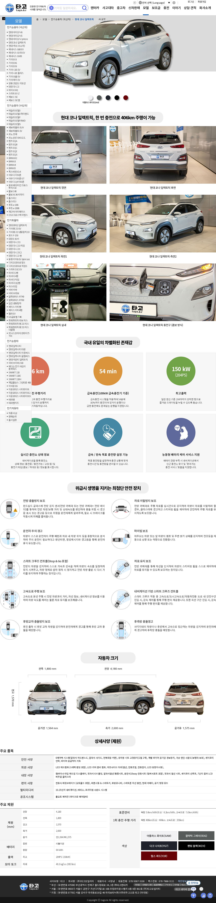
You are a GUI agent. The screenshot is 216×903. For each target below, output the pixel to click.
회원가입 (202, 1)
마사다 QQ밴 (14, 283)
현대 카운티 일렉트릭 (18, 359)
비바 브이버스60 (16, 363)
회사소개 (205, 7)
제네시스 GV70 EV (17, 52)
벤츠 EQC (13, 148)
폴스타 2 (12, 198)
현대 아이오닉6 (15, 32)
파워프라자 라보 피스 (18, 320)
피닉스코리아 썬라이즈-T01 (19, 334)
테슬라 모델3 (14, 110)
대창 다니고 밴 (15, 255)
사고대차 (108, 7)
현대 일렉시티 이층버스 (19, 353)
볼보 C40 (12, 191)
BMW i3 (12, 161)
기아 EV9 (13, 66)
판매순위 (13, 416)
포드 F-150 (13, 235)
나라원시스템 (147, 884)
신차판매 (134, 7)
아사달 (137, 884)
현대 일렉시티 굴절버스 (19, 356)
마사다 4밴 (13, 276)
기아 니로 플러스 (16, 73)
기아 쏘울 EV (14, 76)
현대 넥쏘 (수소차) (17, 46)
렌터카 (95, 7)
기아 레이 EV (14, 80)
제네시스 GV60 (15, 56)
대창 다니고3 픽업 (17, 245)
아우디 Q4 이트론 (16, 182)
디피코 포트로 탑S (17, 262)
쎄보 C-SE (13, 97)
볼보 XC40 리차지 (16, 194)
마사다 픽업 (14, 279)
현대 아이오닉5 (15, 35)
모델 (146, 7)
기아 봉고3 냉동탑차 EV (19, 232)
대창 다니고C (14, 249)
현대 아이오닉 (18, 39)
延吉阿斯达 (158, 884)
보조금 (156, 7)
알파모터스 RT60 (16, 300)
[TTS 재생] (135, 2)
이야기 (176, 7)
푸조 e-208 (13, 205)
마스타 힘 (13, 286)
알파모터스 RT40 (16, 296)
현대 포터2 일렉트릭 (18, 225)
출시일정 (13, 420)
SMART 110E (15, 375)
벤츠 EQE (13, 151)
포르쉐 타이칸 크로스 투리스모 (18, 186)
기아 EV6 (13, 63)
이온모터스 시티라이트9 (19, 396)
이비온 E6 (13, 386)
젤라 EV (12, 313)
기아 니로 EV (14, 69)
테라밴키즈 (14, 403)
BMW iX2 (13, 158)
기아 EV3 (13, 59)
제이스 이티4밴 (15, 310)
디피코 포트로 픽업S (18, 266)
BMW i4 (12, 165)
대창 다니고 (14, 86)
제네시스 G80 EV (16, 49)
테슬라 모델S (15, 124)
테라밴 (12, 399)
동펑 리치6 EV (19, 259)
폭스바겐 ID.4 (15, 171)
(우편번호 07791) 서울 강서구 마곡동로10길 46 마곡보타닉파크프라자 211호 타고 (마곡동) (103, 892)
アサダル (168, 884)
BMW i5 (12, 168)
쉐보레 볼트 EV (15, 131)
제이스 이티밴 (15, 307)
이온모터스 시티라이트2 (19, 393)
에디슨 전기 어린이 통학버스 (17, 367)
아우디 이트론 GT (16, 178)
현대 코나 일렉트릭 (17, 42)
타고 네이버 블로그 (185, 889)
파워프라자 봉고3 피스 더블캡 (19, 328)
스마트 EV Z (14, 93)
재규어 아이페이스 (17, 211)
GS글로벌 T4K (15, 317)
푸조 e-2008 (14, 208)
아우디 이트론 (15, 175)
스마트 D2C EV (15, 269)
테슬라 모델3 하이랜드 (19, 114)
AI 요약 (102, 19)
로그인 (191, 1)
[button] (90, 99)
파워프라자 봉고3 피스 (19, 323)
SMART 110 (14, 372)
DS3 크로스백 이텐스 (18, 215)
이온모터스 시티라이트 (19, 389)
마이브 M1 (13, 90)
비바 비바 (13, 289)
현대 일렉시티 (15, 346)
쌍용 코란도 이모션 (17, 83)
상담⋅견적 (190, 7)
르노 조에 (13, 134)
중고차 (121, 7)
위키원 (176, 884)
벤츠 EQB (13, 144)
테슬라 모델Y (14, 117)
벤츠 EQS (13, 154)
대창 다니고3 (14, 242)
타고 (183, 884)
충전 (166, 7)
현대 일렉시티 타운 (17, 349)
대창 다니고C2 (15, 252)
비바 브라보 (14, 293)
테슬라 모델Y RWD (17, 120)
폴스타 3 (12, 201)
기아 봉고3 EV (15, 228)
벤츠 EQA (13, 141)
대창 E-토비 (14, 239)
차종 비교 (13, 413)
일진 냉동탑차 (15, 303)
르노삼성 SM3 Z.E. (17, 137)
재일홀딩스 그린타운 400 (20, 382)
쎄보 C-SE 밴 (14, 100)
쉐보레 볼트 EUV (16, 127)
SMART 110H (15, 379)
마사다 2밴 (13, 273)
